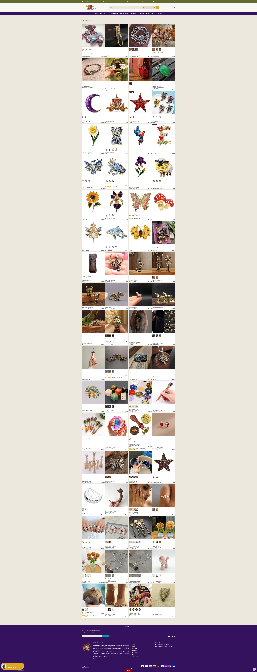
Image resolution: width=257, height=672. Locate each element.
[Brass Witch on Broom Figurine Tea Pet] (140, 263)
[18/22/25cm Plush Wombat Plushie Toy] (93, 595)
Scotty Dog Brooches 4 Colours (110, 153)
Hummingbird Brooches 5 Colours (87, 188)
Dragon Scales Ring (133, 379)
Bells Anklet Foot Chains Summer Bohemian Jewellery (110, 616)
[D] (139, 609)
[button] (128, 670)
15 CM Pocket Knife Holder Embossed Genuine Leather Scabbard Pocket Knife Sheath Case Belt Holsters (87, 279)
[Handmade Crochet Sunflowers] (93, 561)
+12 (139, 406)
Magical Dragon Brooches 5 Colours (158, 122)
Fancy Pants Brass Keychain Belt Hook (111, 55)
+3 (139, 49)
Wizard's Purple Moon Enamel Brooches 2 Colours (86, 121)
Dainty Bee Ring (155, 515)
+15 (139, 509)
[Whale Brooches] (116, 232)
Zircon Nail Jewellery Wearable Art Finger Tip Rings (134, 514)
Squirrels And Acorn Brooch (109, 122)
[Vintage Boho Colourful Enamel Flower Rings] (93, 527)
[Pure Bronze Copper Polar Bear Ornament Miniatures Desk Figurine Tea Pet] (163, 595)
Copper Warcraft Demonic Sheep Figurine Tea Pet (87, 308)
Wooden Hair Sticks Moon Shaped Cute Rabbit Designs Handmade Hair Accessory (110, 513)
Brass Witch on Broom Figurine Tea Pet (133, 281)
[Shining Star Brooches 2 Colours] (140, 102)
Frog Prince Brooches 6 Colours (110, 184)
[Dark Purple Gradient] (89, 49)
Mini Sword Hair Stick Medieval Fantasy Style (86, 378)
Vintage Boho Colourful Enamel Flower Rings (86, 548)
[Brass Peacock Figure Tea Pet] (93, 321)
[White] (86, 609)
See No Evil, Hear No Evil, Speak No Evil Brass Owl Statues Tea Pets (110, 340)
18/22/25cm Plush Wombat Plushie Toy (87, 613)
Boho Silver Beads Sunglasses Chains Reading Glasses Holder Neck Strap (134, 581)
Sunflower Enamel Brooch (87, 219)
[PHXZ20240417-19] (157, 335)
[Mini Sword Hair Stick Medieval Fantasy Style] (93, 357)
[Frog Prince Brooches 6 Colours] (116, 166)
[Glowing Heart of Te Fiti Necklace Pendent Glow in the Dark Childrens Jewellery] (163, 69)
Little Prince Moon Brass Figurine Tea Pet (110, 281)
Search (133, 642)
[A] (130, 609)
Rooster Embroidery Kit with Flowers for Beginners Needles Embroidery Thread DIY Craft (134, 615)
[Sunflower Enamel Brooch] (93, 201)
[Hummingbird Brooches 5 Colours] (93, 166)
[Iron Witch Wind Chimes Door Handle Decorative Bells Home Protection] (163, 232)
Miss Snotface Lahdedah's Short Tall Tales (163, 646)
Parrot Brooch (132, 153)
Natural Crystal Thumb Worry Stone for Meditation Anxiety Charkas (134, 410)
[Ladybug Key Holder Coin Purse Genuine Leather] (140, 69)
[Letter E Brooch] (163, 135)
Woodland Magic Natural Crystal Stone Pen (87, 449)
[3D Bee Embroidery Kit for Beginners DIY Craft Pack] (116, 69)
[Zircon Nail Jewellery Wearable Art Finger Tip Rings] (140, 495)
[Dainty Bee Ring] (163, 495)
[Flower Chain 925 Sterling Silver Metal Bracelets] (140, 35)
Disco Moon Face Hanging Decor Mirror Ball (87, 514)
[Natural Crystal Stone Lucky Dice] (116, 392)
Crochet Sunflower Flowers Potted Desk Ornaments (156, 547)
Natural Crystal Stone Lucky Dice (109, 411)
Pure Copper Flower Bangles (109, 375)
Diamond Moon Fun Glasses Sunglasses (133, 482)
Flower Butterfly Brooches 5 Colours (134, 219)
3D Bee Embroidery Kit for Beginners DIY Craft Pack (110, 89)
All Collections (135, 652)
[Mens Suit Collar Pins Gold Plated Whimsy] (163, 321)
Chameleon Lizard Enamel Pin (87, 411)
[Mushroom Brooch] (163, 201)
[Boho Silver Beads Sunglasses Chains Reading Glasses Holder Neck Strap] (140, 561)
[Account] (170, 7)
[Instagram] (84, 1)
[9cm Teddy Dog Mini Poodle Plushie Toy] (163, 561)
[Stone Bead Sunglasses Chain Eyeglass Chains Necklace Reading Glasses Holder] (116, 561)
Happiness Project (158, 642)
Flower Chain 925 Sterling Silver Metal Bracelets (134, 55)
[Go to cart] (174, 7)
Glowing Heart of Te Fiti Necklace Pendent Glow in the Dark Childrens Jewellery (158, 88)
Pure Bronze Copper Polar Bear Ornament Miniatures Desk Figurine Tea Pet (158, 616)
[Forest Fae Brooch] (93, 232)
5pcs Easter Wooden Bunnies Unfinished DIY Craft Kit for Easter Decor (87, 481)
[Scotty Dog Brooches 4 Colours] (116, 135)
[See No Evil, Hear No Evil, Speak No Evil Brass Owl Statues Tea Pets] (116, 321)
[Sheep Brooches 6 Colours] (163, 166)
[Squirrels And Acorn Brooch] (116, 102)
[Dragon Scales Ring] (140, 357)
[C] (136, 609)
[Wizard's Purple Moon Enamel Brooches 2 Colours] (93, 102)
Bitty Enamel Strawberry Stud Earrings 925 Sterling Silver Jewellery (157, 449)
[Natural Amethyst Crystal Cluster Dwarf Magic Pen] (163, 392)
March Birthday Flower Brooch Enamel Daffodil (87, 153)
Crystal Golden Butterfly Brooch (134, 249)
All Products (134, 650)
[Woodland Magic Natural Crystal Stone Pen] (93, 424)
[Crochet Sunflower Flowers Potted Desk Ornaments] (163, 527)
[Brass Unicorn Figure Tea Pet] (163, 294)
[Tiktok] (86, 1)
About (133, 654)
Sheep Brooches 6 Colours (158, 188)
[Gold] (157, 509)
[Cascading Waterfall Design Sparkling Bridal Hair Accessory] (140, 321)
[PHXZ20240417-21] (153, 335)
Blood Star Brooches (156, 482)
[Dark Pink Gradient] (83, 49)
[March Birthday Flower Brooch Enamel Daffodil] (93, 135)
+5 (163, 49)
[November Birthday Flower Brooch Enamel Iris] (140, 166)
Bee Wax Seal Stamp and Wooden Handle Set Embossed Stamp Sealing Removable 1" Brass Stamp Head (134, 444)
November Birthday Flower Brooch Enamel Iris (134, 188)
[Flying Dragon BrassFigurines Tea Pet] (116, 294)
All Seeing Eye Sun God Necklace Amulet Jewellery (157, 378)
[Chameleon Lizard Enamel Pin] (93, 392)
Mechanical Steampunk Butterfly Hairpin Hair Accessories (110, 481)
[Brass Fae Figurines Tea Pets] (163, 263)
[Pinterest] (88, 1)
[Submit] (157, 7)
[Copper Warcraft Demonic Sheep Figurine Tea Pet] (93, 294)
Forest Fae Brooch (85, 250)
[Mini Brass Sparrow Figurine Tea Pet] (140, 294)
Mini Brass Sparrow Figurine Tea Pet (133, 308)
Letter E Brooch (155, 153)
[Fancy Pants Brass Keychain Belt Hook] (116, 35)
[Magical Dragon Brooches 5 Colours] (163, 102)
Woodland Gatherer (92, 666)
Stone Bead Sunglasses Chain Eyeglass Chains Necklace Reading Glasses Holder (110, 580)
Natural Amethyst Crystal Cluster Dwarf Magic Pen (157, 411)
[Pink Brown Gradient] (86, 49)
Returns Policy (135, 656)
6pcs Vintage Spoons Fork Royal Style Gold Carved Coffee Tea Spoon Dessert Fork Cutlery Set (134, 546)
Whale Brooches (108, 250)
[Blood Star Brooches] (163, 462)
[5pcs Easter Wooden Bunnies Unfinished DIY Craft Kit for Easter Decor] (93, 462)
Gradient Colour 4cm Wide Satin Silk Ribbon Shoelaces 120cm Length (87, 55)
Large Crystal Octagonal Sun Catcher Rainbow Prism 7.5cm (110, 449)
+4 (92, 49)
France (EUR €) (169, 1)
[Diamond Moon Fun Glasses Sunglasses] (140, 462)
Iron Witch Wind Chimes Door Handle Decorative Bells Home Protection (157, 249)
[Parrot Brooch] (140, 135)
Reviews (133, 646)
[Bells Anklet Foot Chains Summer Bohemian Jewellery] (116, 595)
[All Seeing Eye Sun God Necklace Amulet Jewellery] (163, 357)
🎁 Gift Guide (134, 648)
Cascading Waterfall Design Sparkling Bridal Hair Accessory (134, 343)
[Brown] (83, 609)
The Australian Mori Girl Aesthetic (162, 644)
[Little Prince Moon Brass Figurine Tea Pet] (116, 263)
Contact (133, 644)
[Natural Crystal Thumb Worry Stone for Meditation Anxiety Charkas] (140, 392)
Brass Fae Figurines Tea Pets (157, 281)
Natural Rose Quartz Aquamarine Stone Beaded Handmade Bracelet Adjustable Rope (87, 88)
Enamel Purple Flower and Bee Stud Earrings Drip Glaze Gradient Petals (110, 547)
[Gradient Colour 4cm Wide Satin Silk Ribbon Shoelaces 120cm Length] (93, 35)
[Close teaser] (131, 668)
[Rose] (153, 509)
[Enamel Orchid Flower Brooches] (116, 201)
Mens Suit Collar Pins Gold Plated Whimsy (157, 344)
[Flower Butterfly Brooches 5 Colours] (140, 201)
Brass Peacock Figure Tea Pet (87, 344)
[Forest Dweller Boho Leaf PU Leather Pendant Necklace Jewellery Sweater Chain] (163, 35)
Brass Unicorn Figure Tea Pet (157, 308)
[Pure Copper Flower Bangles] (116, 357)
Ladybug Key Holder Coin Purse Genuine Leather (134, 89)
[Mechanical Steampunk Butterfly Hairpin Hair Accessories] (116, 462)
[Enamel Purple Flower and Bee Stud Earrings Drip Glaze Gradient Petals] (116, 527)
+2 (163, 117)
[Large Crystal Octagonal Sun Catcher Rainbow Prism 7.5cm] (116, 424)
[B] (133, 609)
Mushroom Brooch (156, 219)
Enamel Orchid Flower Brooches (110, 219)
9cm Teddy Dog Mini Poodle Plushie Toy (156, 582)
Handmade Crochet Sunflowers (86, 582)
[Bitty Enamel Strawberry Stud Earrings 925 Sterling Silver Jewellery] (163, 424)
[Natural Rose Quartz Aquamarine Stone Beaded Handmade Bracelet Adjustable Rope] (93, 69)
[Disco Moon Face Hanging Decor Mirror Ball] (93, 495)
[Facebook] (82, 1)
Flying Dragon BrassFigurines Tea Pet (110, 308)
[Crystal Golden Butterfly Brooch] (140, 232)
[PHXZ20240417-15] (160, 335)
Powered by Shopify (85, 667)
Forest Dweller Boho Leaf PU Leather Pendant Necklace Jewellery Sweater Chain (157, 54)
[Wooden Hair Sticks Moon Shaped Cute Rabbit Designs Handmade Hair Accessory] (116, 495)
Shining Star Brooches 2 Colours (134, 122)
